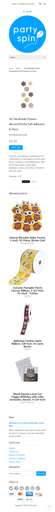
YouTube (22, 488)
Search (12, 448)
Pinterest (32, 488)
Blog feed (27, 488)
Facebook (16, 488)
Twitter (11, 488)
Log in (14, 4)
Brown (18, 68)
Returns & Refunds (17, 455)
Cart (44, 4)
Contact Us (13, 451)
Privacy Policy (15, 462)
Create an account (26, 4)
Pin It (33, 182)
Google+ (38, 488)
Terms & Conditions (17, 458)
